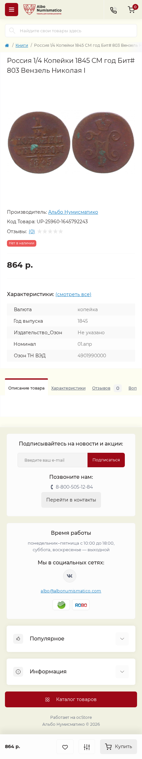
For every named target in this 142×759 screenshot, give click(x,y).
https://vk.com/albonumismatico (69, 576)
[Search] (12, 30)
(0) (32, 231)
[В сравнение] (87, 746)
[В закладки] (65, 746)
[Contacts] (113, 9)
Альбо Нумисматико (73, 212)
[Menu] (11, 9)
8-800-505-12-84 (74, 487)
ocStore (84, 717)
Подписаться (106, 459)
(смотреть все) (73, 294)
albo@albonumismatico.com (71, 590)
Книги (22, 45)
